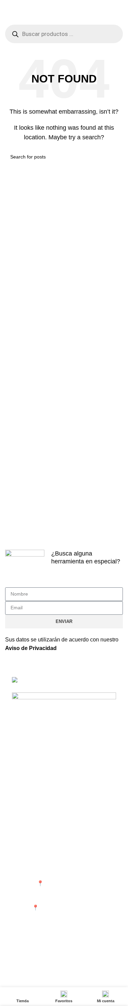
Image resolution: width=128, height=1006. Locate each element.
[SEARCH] (115, 157)
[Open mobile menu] (8, 18)
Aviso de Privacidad (31, 648)
